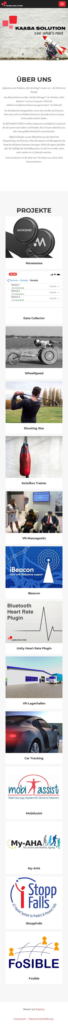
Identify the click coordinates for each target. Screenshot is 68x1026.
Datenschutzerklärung (41, 1018)
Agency (40, 1009)
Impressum (20, 1018)
